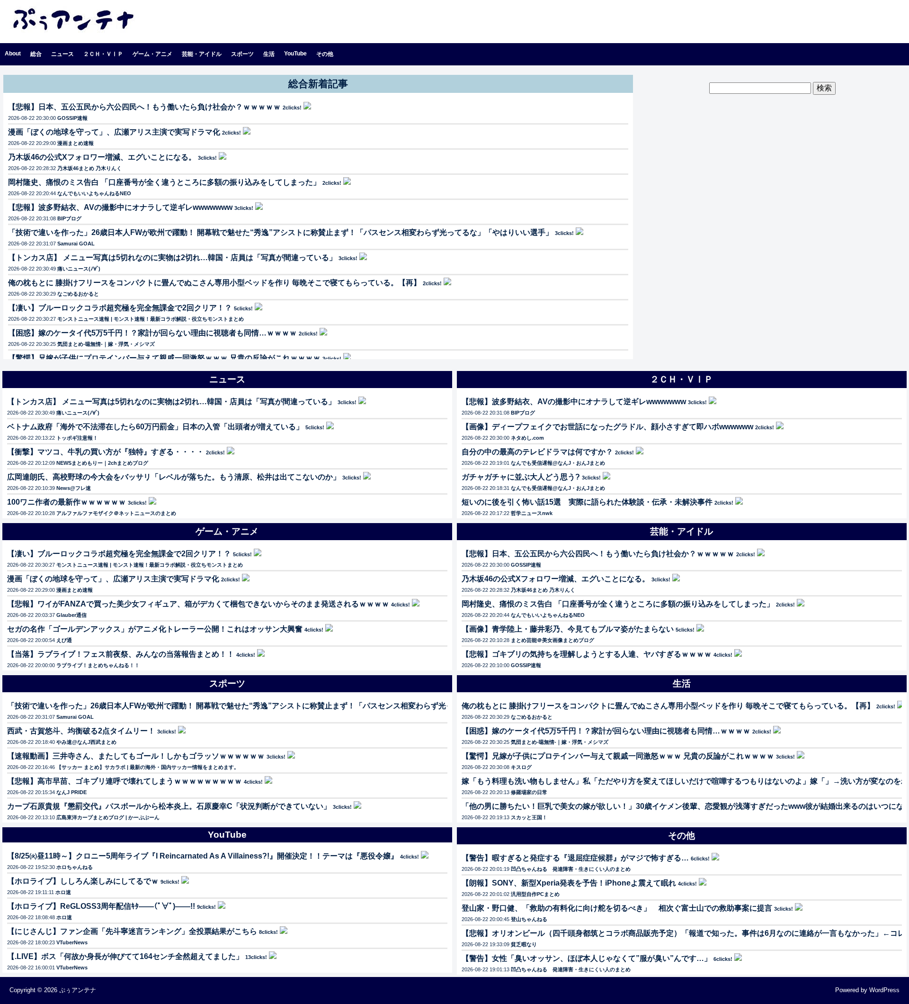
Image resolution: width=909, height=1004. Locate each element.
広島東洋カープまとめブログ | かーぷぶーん (108, 817)
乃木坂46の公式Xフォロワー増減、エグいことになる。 (102, 157)
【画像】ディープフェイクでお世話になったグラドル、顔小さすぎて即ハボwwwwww (607, 427)
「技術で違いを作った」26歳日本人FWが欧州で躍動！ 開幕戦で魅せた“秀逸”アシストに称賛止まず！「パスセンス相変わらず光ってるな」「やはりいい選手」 (280, 232)
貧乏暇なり (524, 944)
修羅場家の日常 (529, 792)
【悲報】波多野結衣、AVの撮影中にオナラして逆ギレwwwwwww (120, 207)
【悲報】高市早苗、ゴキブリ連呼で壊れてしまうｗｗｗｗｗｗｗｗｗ (124, 781)
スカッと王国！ (529, 817)
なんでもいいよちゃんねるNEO (94, 193)
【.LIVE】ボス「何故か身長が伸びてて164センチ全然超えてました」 (125, 956)
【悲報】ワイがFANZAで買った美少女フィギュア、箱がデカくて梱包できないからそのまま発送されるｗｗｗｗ (198, 604)
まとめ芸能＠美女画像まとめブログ (552, 640)
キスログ (521, 767)
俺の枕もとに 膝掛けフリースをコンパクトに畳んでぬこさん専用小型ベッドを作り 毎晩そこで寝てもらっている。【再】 (214, 283)
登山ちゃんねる (529, 919)
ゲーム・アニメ (152, 54)
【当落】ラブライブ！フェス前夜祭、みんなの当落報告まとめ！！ (120, 654)
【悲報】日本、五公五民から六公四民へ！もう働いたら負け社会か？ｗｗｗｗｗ (144, 107)
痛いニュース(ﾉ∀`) (78, 268)
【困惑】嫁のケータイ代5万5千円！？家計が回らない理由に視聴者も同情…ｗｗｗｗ (152, 333)
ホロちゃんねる (74, 867)
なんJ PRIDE (71, 792)
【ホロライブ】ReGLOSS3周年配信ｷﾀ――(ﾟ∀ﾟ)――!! (101, 906)
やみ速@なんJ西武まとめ (86, 742)
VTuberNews (72, 942)
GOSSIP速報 (72, 118)
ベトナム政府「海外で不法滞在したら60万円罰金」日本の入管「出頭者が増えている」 (155, 427)
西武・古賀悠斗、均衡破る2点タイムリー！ (81, 731)
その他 (324, 54)
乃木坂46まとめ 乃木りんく (89, 168)
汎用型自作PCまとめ (535, 894)
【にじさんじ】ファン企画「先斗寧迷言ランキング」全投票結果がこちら (132, 931)
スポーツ (242, 54)
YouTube (295, 53)
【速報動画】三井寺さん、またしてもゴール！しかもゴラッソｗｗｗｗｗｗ (136, 756)
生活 (269, 54)
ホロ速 (63, 892)
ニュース (62, 54)
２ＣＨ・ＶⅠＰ (103, 54)
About (13, 53)
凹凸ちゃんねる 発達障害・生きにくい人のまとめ (571, 869)
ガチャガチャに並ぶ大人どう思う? (521, 477)
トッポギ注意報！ (77, 438)
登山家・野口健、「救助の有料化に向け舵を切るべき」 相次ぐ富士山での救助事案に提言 (617, 908)
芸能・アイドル (202, 54)
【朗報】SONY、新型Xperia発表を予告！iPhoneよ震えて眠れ (569, 883)
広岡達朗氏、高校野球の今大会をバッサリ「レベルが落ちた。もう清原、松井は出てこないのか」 (173, 477)
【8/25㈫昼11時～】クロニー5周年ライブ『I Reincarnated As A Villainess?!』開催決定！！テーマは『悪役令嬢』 (202, 856)
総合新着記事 (318, 83)
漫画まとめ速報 (75, 143)
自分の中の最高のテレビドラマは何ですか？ (537, 452)
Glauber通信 (71, 615)
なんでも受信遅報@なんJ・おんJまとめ (558, 463)
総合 (36, 54)
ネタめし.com (527, 438)
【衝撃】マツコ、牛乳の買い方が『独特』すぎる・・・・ (105, 452)
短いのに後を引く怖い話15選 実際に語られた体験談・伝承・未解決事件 (587, 502)
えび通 (64, 640)
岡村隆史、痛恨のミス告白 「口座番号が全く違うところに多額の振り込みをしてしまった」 (164, 182)
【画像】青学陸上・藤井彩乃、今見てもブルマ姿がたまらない (568, 629)
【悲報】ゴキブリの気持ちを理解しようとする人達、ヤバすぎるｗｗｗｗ (587, 654)
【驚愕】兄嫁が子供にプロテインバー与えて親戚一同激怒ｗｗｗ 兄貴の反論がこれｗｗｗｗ (164, 358)
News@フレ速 (73, 488)
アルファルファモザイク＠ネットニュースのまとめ (116, 513)
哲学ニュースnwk (532, 513)
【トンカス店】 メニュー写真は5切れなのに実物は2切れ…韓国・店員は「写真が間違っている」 (172, 257)
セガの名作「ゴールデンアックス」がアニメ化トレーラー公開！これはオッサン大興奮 (155, 629)
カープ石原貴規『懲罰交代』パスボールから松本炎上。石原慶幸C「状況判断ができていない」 (169, 806)
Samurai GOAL (76, 243)
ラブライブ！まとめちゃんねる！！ (98, 665)
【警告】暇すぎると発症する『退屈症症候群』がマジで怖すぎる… (575, 858)
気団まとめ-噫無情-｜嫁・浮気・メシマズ (106, 344)
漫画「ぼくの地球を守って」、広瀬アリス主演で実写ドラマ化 (114, 132)
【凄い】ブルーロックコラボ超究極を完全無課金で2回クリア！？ (120, 308)
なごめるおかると (78, 294)
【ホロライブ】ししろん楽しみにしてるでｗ (83, 881)
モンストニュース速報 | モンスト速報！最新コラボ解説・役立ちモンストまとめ (150, 319)
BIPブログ (69, 218)
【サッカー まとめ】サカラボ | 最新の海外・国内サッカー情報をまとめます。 (147, 767)
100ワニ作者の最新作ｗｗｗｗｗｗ (66, 502)
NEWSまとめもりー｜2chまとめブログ (102, 463)
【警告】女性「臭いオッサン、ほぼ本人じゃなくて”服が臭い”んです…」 (587, 958)
